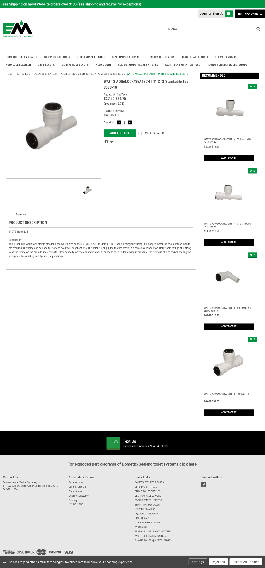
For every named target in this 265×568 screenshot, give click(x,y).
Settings (198, 562)
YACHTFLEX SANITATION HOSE (182, 64)
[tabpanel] (229, 121)
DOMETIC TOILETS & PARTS (21, 57)
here (193, 464)
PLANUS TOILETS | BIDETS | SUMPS (227, 64)
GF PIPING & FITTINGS (57, 57)
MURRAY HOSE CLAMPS (75, 64)
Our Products (23, 74)
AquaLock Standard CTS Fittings (77, 74)
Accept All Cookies (246, 562)
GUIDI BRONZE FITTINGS (91, 57)
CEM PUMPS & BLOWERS (126, 57)
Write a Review (115, 110)
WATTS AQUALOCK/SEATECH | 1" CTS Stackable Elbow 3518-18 (227, 309)
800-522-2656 (248, 14)
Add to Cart (228, 157)
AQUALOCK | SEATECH (18, 64)
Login (204, 13)
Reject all (218, 562)
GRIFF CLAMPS (46, 64)
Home (9, 74)
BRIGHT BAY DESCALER (195, 57)
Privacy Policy (76, 503)
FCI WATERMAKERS (226, 57)
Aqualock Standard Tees (110, 74)
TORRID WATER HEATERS (161, 57)
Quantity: (109, 122)
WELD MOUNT (103, 64)
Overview (21, 214)
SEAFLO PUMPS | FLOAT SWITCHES (138, 64)
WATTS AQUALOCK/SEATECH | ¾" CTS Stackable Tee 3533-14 (227, 141)
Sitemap (73, 500)
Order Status (75, 491)
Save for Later (76, 482)
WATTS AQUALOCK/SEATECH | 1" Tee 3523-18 (226, 394)
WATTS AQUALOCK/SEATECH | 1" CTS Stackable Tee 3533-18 (157, 74)
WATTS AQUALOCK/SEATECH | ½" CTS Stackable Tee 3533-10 (227, 225)
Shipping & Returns (79, 495)
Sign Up (217, 13)
